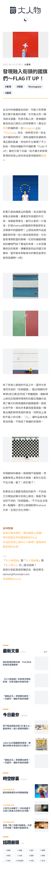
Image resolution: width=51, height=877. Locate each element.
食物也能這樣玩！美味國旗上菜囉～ (23, 533)
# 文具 (19, 855)
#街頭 (20, 86)
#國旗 (8, 92)
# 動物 (8, 850)
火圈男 (27, 64)
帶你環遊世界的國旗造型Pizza (20, 537)
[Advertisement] (25, 610)
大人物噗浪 (11, 560)
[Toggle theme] (25, 20)
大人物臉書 (32, 560)
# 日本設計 (20, 860)
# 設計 (31, 850)
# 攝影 (43, 855)
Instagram (29, 128)
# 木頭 (31, 860)
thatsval (10, 132)
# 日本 (8, 860)
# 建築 (43, 850)
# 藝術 (8, 855)
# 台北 (43, 860)
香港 (5, 128)
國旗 (43, 155)
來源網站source (12, 579)
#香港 (8, 86)
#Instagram (34, 86)
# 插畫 (19, 850)
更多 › (46, 652)
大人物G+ (10, 565)
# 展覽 (31, 855)
